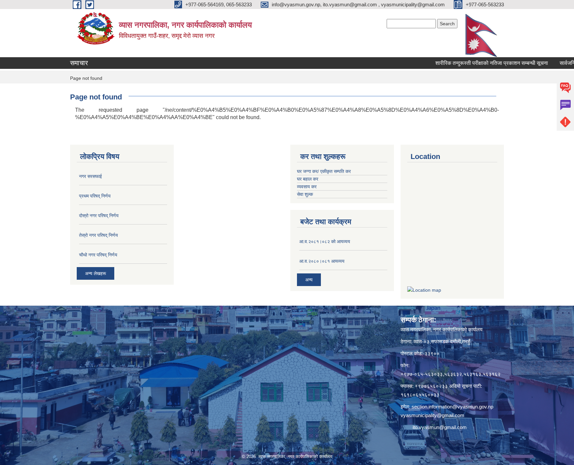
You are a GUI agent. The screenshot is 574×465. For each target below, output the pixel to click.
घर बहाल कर (307, 179)
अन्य (309, 279)
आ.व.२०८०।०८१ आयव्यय (321, 261)
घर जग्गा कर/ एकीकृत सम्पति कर (324, 171)
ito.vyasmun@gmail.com (440, 427)
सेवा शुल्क (305, 194)
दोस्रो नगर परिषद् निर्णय (99, 215)
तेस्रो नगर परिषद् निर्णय (98, 235)
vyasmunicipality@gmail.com (432, 415)
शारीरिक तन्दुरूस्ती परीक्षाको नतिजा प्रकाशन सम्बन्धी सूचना (478, 63)
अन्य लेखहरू (95, 273)
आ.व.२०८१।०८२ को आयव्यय (324, 241)
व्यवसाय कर (307, 186)
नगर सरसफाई (90, 176)
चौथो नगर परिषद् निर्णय (98, 254)
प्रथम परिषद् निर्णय (95, 196)
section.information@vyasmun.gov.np (452, 406)
